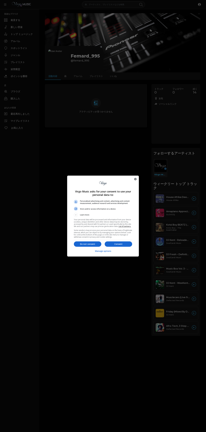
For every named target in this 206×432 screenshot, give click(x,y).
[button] (103, 215)
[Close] (135, 179)
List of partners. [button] (125, 226)
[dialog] (103, 216)
